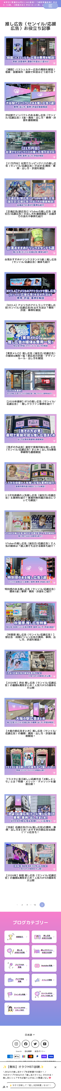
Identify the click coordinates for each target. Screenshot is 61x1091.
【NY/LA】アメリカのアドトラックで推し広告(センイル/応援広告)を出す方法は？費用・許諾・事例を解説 (30, 307)
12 (35, 905)
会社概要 (28, 1051)
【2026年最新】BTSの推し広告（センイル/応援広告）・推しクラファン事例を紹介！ (30, 403)
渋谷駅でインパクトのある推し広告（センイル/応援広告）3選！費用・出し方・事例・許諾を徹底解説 (30, 117)
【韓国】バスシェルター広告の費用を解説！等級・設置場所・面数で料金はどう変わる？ (30, 71)
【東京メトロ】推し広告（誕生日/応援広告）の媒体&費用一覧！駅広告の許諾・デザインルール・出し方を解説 (30, 356)
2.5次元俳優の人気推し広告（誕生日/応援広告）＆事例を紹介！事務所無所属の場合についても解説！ (30, 498)
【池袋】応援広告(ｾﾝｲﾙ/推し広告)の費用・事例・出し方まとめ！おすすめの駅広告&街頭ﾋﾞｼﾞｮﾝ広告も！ (30, 829)
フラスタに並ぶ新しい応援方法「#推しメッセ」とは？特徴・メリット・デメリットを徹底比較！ (30, 781)
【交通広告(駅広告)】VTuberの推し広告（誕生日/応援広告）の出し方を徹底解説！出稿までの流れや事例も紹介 (30, 214)
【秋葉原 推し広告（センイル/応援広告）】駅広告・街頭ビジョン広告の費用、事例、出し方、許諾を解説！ (30, 637)
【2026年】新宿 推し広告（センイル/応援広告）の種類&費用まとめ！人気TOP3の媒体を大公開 (30, 878)
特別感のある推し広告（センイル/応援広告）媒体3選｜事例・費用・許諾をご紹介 (30, 590)
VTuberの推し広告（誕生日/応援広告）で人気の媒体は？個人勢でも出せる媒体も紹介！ (30, 545)
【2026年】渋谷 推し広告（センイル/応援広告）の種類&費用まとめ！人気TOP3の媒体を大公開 (30, 685)
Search (19, 1051)
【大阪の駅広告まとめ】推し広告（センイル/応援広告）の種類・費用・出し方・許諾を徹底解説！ (30, 733)
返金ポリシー (40, 1051)
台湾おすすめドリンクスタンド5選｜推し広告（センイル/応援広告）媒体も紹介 (31, 261)
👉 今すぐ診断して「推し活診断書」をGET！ (30, 1085)
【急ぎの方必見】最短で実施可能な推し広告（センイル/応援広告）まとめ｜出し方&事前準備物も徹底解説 (30, 449)
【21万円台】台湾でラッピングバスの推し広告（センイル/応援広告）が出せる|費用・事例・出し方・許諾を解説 (30, 166)
